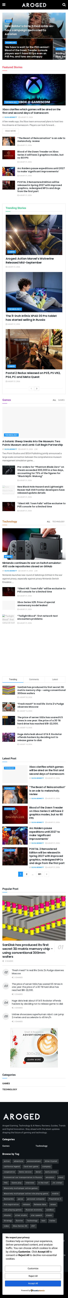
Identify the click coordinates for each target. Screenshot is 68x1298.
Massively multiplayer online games (21, 1188)
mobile (55, 1193)
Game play (17, 1182)
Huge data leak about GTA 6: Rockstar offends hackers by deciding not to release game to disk (39, 737)
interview (30, 1182)
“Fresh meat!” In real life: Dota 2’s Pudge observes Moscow (40, 705)
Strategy (8, 1220)
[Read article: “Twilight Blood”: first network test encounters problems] (8, 618)
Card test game (31, 1166)
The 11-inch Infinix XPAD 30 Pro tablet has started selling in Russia (31, 318)
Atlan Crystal (51, 1161)
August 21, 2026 (26, 117)
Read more (12, 130)
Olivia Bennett (11, 117)
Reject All (33, 1276)
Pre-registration (11, 1204)
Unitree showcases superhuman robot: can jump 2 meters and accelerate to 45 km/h (38, 1016)
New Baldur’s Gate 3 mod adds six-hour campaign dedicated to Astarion (29, 30)
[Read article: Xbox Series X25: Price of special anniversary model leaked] (8, 605)
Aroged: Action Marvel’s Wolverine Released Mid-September (30, 260)
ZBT (33, 1226)
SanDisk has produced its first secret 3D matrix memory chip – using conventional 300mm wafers (41, 690)
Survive (19, 1220)
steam (49, 1215)
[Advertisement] (34, 650)
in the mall (43, 1182)
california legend (12, 1166)
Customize (33, 1268)
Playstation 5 (55, 1199)
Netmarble (9, 1199)
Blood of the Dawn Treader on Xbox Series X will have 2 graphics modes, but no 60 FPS (40, 154)
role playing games (13, 1209)
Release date (40, 1204)
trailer (52, 1220)
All (54, 400)
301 (39, 874)
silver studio (21, 1215)
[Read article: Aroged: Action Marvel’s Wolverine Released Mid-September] (34, 235)
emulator (50, 1177)
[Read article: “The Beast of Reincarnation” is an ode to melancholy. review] (8, 141)
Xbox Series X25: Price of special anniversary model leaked (36, 604)
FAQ (6, 1182)
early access (51, 1172)
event (60, 1177)
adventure (18, 1161)
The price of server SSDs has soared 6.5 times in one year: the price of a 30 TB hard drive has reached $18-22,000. (40, 720)
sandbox (50, 1209)
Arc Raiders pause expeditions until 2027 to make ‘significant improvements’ (41, 170)
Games (8, 21)
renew (53, 1204)
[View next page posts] (36, 388)
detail (38, 1172)
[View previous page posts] (31, 388)
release (26, 1204)
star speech (36, 1215)
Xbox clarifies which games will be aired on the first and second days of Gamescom (31, 111)
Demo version (25, 1172)
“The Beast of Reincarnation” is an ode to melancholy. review (41, 140)
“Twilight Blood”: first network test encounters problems (37, 617)
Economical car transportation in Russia (23, 1177)
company (46, 1166)
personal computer (36, 1199)
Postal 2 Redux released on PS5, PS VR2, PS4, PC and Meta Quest (33, 375)
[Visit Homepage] (33, 5)
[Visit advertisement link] (34, 1047)
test (43, 1220)
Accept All (33, 1283)
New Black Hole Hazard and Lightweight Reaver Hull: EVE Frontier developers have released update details (41, 489)
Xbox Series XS (20, 1226)
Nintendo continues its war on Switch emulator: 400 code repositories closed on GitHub (31, 564)
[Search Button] (64, 4)
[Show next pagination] (46, 874)
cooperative (9, 1172)
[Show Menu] (3, 4)
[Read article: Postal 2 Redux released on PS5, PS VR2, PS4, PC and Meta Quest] (34, 349)
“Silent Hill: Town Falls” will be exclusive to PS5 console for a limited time (41, 505)
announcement (34, 1161)
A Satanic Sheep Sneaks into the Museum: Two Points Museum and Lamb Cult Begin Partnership (32, 443)
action (7, 1161)
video (6, 1226)
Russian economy (34, 1209)
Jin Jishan (57, 1182)
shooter (7, 1215)
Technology (11, 43)
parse (20, 1199)
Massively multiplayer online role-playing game (26, 1193)
